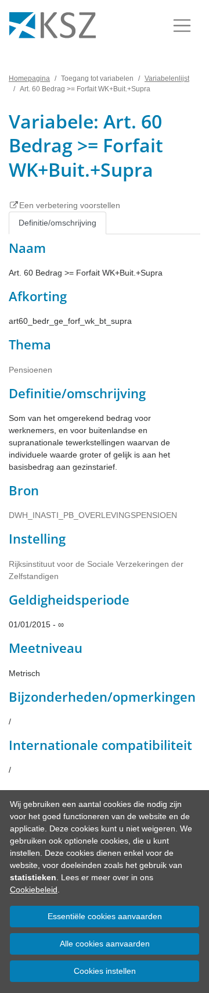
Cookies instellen (105, 971)
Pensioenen (30, 369)
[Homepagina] (52, 25)
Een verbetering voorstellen (69, 205)
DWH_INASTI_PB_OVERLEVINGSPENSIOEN (93, 515)
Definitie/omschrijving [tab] (57, 222)
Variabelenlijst (167, 78)
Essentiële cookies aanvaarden (105, 916)
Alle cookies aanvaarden (105, 943)
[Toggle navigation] (182, 25)
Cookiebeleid (33, 889)
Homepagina (29, 78)
